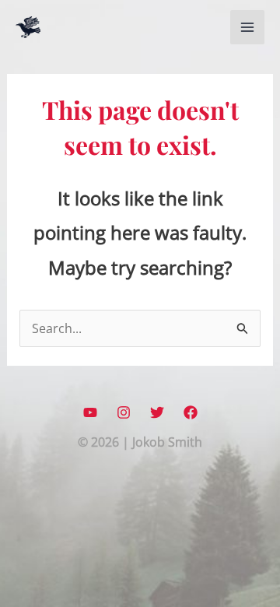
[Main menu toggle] (247, 27)
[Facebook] (191, 412)
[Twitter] (157, 412)
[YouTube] (90, 412)
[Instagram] (124, 412)
